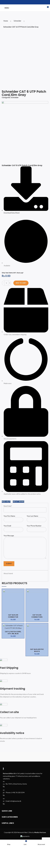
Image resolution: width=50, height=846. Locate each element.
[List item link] (25, 792)
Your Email (7, 526)
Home (5, 21)
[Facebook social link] (23, 2)
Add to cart (21, 283)
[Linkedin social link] (26, 2)
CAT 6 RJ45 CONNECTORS (36, 616)
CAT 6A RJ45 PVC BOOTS (37, 650)
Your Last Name (32, 516)
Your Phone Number (34, 526)
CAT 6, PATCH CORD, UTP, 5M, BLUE (13, 633)
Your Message (9, 536)
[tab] (6, 502)
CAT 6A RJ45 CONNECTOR (13, 616)
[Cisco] (13, 756)
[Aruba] (37, 756)
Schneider (17, 21)
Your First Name (9, 516)
